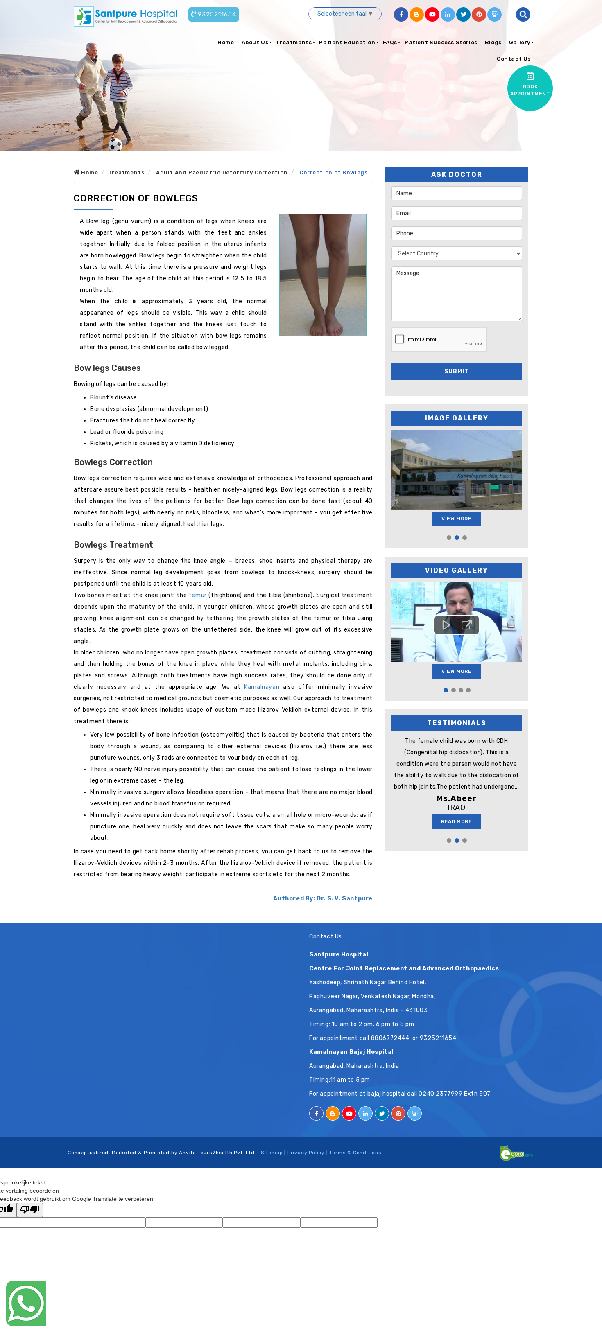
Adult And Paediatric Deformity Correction (222, 172)
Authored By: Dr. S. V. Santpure (323, 898)
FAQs (390, 42)
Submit (456, 371)
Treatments (294, 42)
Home (225, 42)
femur (198, 595)
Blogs (493, 42)
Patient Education (347, 42)
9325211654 (217, 14)
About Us (255, 42)
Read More (456, 821)
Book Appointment (530, 90)
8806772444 (390, 1038)
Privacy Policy (306, 1152)
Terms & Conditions (355, 1152)
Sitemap (272, 1152)
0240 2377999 (440, 1093)
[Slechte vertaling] (30, 1210)
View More (456, 518)
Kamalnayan (261, 686)
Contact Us (514, 58)
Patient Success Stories (441, 42)
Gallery (520, 42)
